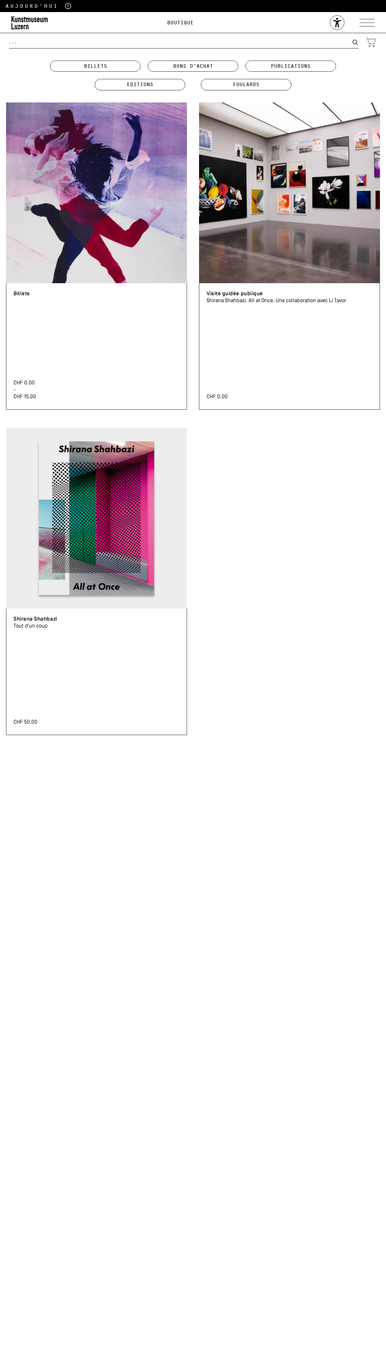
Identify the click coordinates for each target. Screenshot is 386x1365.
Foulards (246, 84)
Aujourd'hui (24, 6)
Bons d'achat (193, 66)
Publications (291, 66)
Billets (95, 66)
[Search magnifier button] (355, 42)
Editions (140, 84)
